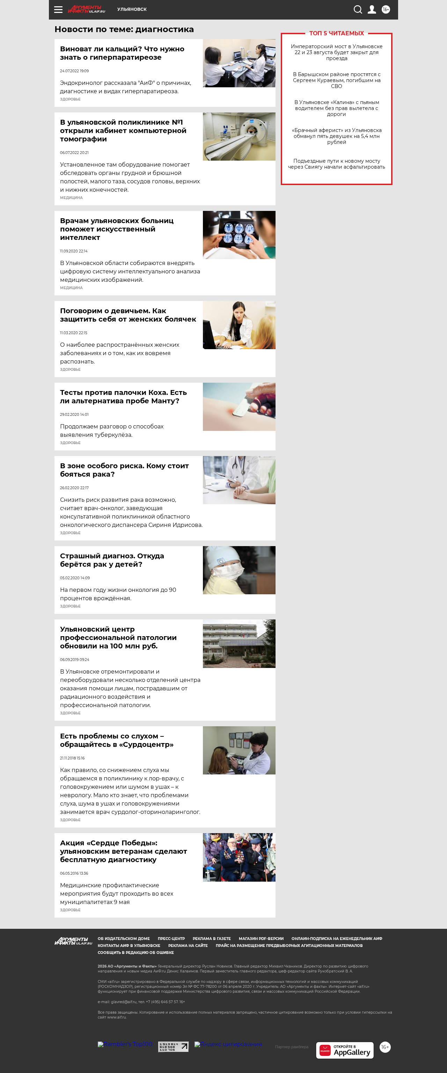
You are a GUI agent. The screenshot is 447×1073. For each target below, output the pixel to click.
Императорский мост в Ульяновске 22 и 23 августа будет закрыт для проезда (337, 52)
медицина (71, 198)
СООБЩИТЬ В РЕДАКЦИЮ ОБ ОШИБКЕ (136, 952)
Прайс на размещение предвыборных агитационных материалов (289, 945)
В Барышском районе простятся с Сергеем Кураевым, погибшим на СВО (337, 80)
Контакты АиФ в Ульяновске (129, 945)
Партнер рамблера (291, 1047)
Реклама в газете (212, 938)
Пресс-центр (171, 938)
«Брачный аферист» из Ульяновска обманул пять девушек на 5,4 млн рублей (337, 136)
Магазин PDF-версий (261, 938)
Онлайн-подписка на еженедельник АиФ (337, 938)
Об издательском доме (124, 938)
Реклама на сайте (188, 945)
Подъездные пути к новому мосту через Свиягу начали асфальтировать (336, 164)
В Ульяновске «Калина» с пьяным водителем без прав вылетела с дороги (336, 108)
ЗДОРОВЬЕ (70, 99)
